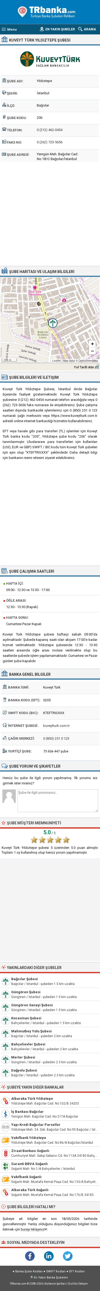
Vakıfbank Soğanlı (26, 1177)
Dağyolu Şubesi (24, 1070)
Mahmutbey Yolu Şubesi (31, 1031)
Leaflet (56, 361)
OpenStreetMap (88, 361)
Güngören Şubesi (26, 992)
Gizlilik (72, 1283)
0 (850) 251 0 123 (56, 738)
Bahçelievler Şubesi (28, 1044)
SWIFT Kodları (56, 1271)
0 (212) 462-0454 (49, 130)
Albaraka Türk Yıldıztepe (32, 1099)
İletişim (83, 1283)
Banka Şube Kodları (29, 1271)
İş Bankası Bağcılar (27, 1112)
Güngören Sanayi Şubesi (32, 1005)
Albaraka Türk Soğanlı (30, 1190)
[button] (49, 320)
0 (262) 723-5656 (49, 142)
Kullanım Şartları (55, 1283)
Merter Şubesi (23, 1057)
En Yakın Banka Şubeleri (51, 1277)
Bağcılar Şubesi (24, 979)
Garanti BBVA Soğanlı (29, 1164)
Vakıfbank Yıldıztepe (28, 1138)
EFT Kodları (77, 1271)
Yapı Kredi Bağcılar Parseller (36, 1125)
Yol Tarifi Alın (84, 367)
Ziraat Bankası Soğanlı (30, 1151)
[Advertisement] (50, 213)
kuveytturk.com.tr (56, 726)
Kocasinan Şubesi (26, 1018)
